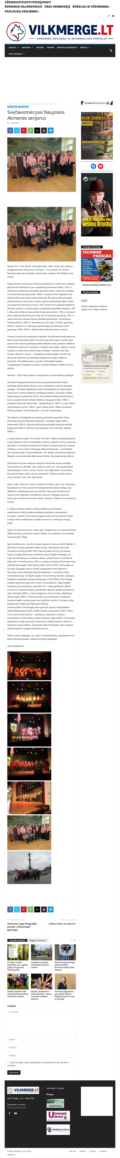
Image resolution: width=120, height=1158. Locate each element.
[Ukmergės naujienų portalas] (60, 31)
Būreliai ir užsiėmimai (91, 6)
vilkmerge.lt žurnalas (55, 1088)
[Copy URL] (57, 130)
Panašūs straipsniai (17, 940)
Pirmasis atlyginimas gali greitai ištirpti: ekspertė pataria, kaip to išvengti (65, 995)
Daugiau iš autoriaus (37, 940)
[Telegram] (51, 130)
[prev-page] (71, 940)
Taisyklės (92, 1151)
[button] (111, 50)
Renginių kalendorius (23, 6)
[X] (17, 130)
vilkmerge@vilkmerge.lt (17, 1108)
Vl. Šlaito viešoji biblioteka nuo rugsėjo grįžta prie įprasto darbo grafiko (17, 966)
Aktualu (12, 47)
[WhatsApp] (30, 130)
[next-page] (74, 940)
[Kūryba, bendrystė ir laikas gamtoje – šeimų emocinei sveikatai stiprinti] (41, 981)
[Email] (37, 130)
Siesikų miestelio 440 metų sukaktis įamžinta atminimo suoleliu (17, 994)
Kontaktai (103, 1151)
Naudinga (26, 47)
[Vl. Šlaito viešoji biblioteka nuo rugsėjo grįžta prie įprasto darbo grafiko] (18, 952)
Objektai (83, 47)
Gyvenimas (19, 104)
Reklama (40, 47)
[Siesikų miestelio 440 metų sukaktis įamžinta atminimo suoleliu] (18, 981)
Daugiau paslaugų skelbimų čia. (97, 285)
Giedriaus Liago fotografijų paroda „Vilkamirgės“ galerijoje (22, 926)
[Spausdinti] (44, 130)
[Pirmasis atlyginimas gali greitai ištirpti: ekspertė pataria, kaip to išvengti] (65, 981)
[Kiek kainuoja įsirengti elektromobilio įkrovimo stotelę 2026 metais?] (65, 952)
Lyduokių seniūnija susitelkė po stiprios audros (40, 965)
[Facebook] (108, 16)
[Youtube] (113, 16)
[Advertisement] (60, 79)
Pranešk (50, 47)
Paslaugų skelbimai (21, 11)
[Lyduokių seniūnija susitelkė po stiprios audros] (41, 952)
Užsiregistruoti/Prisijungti (28, 2)
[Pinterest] (24, 130)
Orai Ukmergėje (57, 6)
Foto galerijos (15, 54)
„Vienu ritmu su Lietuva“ (62, 923)
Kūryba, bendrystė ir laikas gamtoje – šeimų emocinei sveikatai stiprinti (41, 995)
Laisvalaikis (23, 107)
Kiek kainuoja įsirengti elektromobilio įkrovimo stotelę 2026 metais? (65, 966)
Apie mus (72, 1151)
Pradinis (10, 104)
